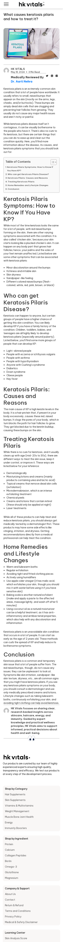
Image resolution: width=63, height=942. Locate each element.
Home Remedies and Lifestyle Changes (28, 185)
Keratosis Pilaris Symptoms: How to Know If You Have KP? (30, 169)
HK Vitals (18, 69)
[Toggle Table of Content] (52, 162)
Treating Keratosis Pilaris (21, 181)
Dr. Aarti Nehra (21, 81)
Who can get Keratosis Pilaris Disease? (28, 174)
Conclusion (13, 189)
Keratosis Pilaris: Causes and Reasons (28, 178)
